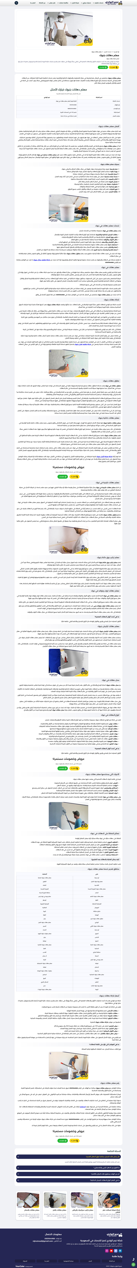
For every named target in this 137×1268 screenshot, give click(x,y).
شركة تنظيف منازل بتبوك (41, 260)
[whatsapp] (133, 1264)
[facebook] (120, 1251)
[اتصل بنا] (133, 1259)
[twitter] (115, 1251)
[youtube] (111, 1251)
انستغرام (83, 1107)
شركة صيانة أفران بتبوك (104, 456)
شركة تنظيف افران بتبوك (83, 344)
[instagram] (107, 1251)
